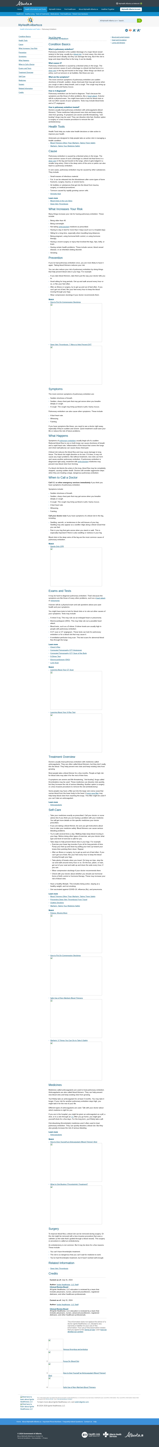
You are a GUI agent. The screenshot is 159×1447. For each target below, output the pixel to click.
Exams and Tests (25, 68)
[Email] (126, 30)
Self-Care (22, 76)
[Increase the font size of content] (139, 30)
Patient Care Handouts (80, 14)
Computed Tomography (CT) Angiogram (66, 650)
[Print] (130, 30)
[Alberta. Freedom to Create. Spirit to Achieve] (132, 1436)
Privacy (45, 1438)
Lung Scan (54, 663)
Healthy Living (30, 14)
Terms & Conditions (23, 1438)
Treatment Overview (26, 72)
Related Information (26, 88)
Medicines (22, 80)
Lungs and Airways (118, 43)
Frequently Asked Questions (73, 1422)
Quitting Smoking (57, 903)
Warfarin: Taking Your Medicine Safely (65, 146)
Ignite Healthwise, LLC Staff (68, 1305)
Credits (21, 92)
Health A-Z (20, 14)
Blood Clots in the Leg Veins (61, 201)
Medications (55, 14)
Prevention (22, 52)
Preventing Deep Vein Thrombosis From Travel (68, 900)
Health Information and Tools (35, 9)
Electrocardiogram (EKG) (60, 660)
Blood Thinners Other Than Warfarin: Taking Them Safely (72, 143)
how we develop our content (64, 1399)
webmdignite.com (82, 1402)
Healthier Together (107, 9)
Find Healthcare (70, 9)
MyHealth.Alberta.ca (30, 22)
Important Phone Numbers (52, 1422)
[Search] (139, 21)
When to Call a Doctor (26, 64)
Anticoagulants (56, 805)
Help (95, 1422)
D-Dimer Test (55, 656)
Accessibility (36, 1438)
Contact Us (88, 1422)
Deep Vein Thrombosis (59, 204)
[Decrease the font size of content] (134, 30)
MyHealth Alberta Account (131, 9)
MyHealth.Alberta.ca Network (129, 3)
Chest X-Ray (55, 647)
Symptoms (22, 56)
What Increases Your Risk (28, 48)
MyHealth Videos (55, 9)
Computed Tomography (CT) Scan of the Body (68, 653)
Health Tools (23, 40)
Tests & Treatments (42, 14)
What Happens (24, 60)
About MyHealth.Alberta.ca (88, 9)
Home (19, 9)
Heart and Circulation (119, 40)
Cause (21, 44)
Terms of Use (89, 1330)
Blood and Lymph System (121, 37)
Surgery (21, 84)
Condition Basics (25, 36)
